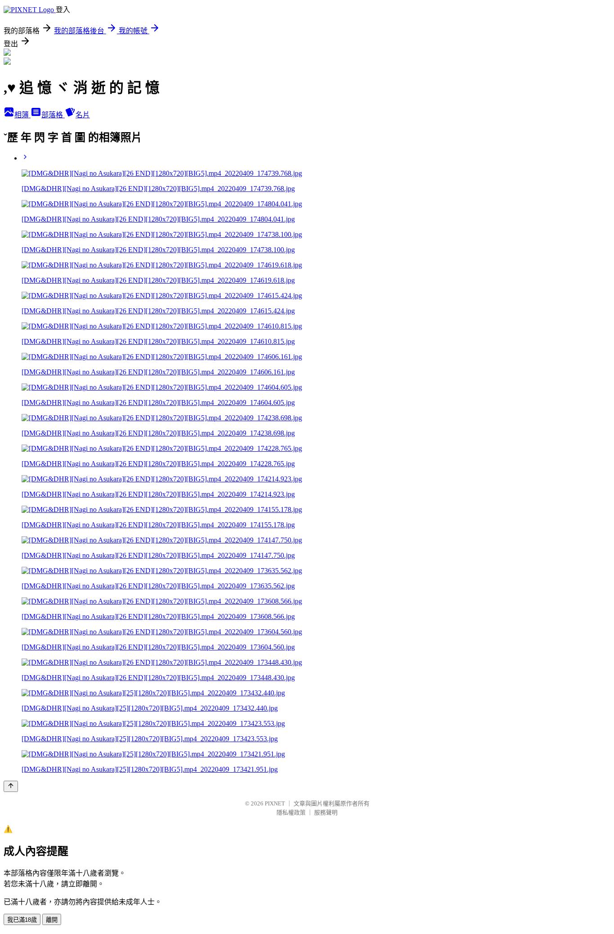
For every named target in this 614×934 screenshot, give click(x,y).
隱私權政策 (291, 812)
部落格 (53, 115)
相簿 (22, 115)
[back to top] (11, 786)
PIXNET (275, 803)
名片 (83, 115)
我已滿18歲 (22, 919)
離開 (52, 919)
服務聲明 (326, 812)
